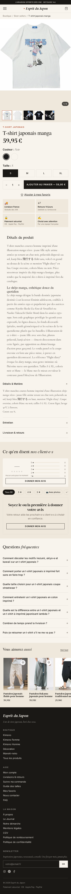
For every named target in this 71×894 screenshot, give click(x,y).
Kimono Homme (11, 744)
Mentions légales (12, 828)
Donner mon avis (35, 481)
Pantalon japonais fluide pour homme (13, 695)
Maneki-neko (10, 753)
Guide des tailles (12, 786)
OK (63, 864)
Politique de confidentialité (17, 842)
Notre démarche (12, 823)
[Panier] (66, 8)
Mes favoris (9, 790)
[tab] (7, 115)
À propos (8, 814)
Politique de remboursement (18, 837)
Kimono (7, 735)
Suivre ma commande (14, 781)
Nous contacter (11, 795)
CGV (5, 832)
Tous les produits (12, 758)
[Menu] (5, 8)
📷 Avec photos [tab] (53, 492)
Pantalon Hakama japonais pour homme (41, 695)
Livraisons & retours (13, 777)
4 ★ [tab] (29, 492)
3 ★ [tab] (38, 492)
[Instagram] (4, 871)
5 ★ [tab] (20, 492)
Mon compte (10, 772)
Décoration (9, 749)
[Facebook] (14, 871)
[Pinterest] (9, 871)
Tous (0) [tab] (9, 492)
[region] (35, 680)
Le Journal (8, 819)
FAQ (5, 800)
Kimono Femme (11, 739)
